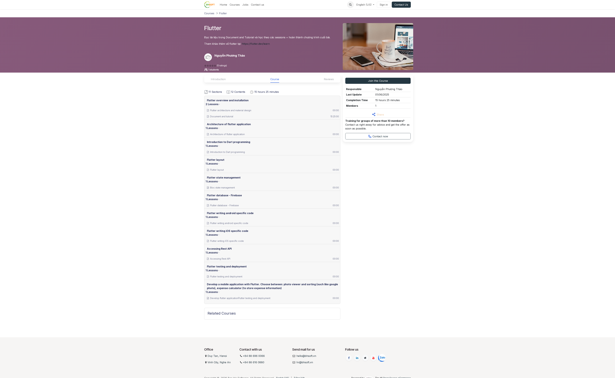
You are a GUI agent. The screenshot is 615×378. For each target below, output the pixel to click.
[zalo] (382, 358)
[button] (350, 4)
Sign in (384, 4)
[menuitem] (223, 4)
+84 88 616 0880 (253, 362)
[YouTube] (373, 358)
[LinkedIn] (357, 358)
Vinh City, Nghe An (219, 362)
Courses (209, 13)
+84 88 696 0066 (254, 355)
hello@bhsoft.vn (306, 355)
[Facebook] (349, 358)
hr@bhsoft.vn (304, 362)
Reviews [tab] (329, 79)
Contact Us (401, 4)
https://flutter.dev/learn (256, 43)
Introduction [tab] (218, 79)
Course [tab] (274, 79)
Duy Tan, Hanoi (217, 355)
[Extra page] (365, 358)
